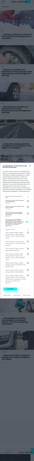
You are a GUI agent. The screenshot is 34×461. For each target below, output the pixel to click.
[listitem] (17, 197)
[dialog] (17, 230)
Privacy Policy (27, 295)
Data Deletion (7, 295)
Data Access (17, 295)
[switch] (27, 201)
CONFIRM (10, 289)
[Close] (30, 166)
